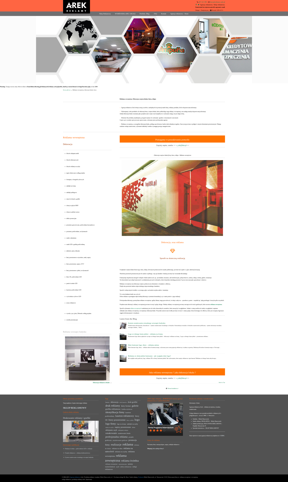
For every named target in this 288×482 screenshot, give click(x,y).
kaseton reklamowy (124, 416)
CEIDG (222, 435)
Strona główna (67, 90)
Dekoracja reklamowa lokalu (101, 382)
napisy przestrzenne (123, 427)
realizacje (116, 444)
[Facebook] (196, 5)
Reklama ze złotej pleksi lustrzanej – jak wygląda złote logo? (149, 356)
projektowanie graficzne (120, 440)
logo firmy (110, 423)
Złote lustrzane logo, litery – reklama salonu (143, 345)
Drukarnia (141, 477)
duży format (126, 406)
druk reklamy (112, 405)
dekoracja (114, 402)
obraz (133, 427)
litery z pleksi (130, 420)
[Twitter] (198, 5)
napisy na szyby (109, 427)
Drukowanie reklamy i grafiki (76, 418)
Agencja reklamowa (75, 477)
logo (137, 419)
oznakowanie (111, 433)
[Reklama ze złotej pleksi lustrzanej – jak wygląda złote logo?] (123, 361)
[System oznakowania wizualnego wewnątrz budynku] (123, 328)
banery (107, 402)
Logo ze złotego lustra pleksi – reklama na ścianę (145, 334)
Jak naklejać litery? (158, 448)
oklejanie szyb (111, 430)
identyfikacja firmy (114, 412)
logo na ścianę (121, 424)
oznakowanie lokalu (124, 433)
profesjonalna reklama (116, 436)
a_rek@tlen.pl (182, 145)
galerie (135, 405)
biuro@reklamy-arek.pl (217, 2)
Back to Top (222, 382)
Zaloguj (197, 10)
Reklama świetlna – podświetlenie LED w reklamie (78, 449)
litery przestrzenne (117, 420)
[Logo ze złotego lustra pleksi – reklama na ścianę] (123, 339)
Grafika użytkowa (126, 409)
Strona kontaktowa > (173, 388)
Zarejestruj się (204, 10)
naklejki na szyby (132, 424)
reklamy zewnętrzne (111, 464)
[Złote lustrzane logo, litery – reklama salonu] (123, 350)
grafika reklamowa (112, 409)
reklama (128, 444)
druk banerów (123, 402)
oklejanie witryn (123, 430)
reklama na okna (117, 448)
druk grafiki (132, 402)
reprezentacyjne (123, 464)
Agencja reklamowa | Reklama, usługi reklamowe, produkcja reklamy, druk (76, 6)
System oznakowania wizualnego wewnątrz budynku (146, 323)
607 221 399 (203, 2)
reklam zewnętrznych (136, 308)
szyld (117, 467)
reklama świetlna (130, 460)
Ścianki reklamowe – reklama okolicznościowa (77, 453)
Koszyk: (217, 10)
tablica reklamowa (125, 467)
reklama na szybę (121, 452)
